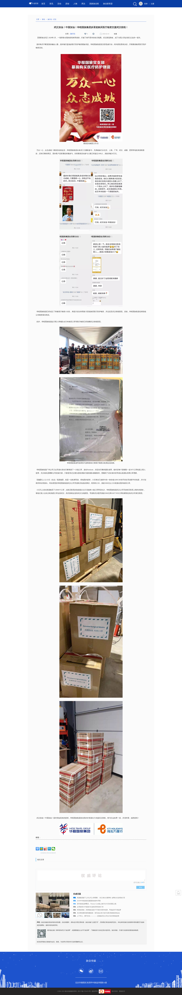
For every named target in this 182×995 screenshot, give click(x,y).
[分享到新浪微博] (45, 848)
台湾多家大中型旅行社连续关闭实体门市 (90, 907)
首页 (43, 4)
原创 (67, 4)
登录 (146, 4)
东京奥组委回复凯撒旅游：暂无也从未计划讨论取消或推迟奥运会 (98, 913)
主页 (37, 19)
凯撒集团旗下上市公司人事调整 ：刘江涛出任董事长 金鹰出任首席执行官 (101, 898)
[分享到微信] (53, 848)
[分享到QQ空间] (41, 848)
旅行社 (50, 19)
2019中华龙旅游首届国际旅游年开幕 (89, 901)
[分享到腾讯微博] (49, 848)
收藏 (115, 34)
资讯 (43, 19)
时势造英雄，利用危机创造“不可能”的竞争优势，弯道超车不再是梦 (99, 910)
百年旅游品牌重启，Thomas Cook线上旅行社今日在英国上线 (96, 904)
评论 (140, 887)
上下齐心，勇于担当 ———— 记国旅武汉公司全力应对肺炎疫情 (98, 916)
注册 (152, 4)
